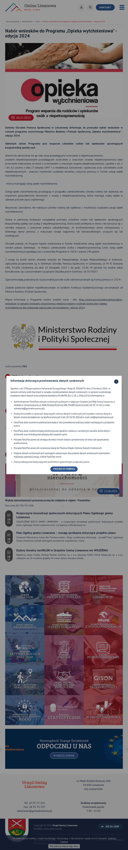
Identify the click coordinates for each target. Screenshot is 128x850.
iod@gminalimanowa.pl (101, 417)
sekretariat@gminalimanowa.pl (29, 408)
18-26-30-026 (72, 417)
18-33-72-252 (96, 405)
